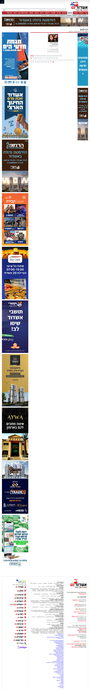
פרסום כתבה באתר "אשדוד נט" (56, 640)
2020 (42, 55)
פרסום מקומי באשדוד (58, 641)
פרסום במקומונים (59, 645)
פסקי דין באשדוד (59, 624)
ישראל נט (61, 636)
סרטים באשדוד (60, 633)
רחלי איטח (61, 683)
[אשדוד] (77, 11)
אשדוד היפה (60, 607)
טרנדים (48, 622)
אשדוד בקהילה (59, 606)
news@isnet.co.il (82, 620)
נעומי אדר (61, 685)
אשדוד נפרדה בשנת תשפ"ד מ (39, 611)
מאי (41, 58)
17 (66, 60)
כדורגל (43, 596)
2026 (60, 55)
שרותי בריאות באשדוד (58, 655)
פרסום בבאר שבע (59, 653)
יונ (43, 58)
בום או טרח (44, 15)
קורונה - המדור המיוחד (57, 625)
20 (72, 60)
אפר (38, 58)
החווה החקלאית (59, 680)
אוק (52, 58)
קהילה (59, 13)
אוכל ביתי (61, 589)
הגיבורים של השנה (59, 600)
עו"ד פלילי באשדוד (59, 671)
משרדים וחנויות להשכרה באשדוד (56, 654)
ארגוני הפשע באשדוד (50, 586)
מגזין (62, 597)
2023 (51, 55)
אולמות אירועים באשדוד (58, 668)
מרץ (36, 58)
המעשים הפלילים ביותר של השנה (47, 632)
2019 (39, 55)
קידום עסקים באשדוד (58, 642)
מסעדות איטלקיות (35, 588)
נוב (54, 58)
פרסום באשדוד (60, 663)
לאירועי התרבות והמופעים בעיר (56, 594)
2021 (45, 55)
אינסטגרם (42, 605)
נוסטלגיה (44, 598)
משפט (31, 13)
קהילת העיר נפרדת (55, 608)
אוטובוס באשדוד (35, 632)
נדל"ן (39, 586)
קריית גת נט (60, 674)
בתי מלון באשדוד (59, 643)
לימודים (55, 620)
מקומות (74, 15)
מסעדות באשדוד (59, 648)
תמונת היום (48, 605)
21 (31, 62)
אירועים (61, 605)
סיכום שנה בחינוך (55, 601)
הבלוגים (61, 613)
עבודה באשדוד (60, 666)
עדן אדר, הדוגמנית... (53, 46)
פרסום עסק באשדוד (58, 635)
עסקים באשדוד (35, 633)
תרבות (64, 13)
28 (46, 62)
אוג (47, 58)
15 (61, 60)
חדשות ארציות (60, 586)
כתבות (62, 598)
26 (42, 62)
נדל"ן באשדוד (60, 634)
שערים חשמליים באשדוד (57, 661)
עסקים (53, 13)
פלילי (43, 586)
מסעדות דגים (43, 588)
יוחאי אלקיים (60, 686)
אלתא (62, 679)
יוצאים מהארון (52, 15)
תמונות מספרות (50, 598)
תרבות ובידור (60, 593)
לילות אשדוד (55, 605)
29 (48, 62)
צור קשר (9, 13)
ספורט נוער (53, 596)
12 (55, 60)
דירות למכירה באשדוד (58, 649)
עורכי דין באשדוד (50, 624)
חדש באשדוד (49, 620)
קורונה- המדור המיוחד (58, 626)
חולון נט (61, 675)
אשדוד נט (85, 31)
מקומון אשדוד (60, 646)
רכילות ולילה (77, 31)
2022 (48, 55)
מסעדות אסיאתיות (53, 589)
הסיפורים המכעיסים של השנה (55, 602)
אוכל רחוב (55, 592)
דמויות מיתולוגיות (50, 616)
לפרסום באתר (43, 10)
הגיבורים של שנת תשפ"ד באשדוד (55, 610)
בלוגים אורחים (48, 614)
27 (44, 62)
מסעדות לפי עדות (50, 590)
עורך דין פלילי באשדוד (58, 672)
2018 (36, 55)
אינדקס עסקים (38, 630)
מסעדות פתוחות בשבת (43, 589)
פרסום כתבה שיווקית (58, 665)
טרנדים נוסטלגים (41, 616)
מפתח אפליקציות (34, 628)
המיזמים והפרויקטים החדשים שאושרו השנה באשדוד (51, 628)
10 (51, 60)
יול (45, 58)
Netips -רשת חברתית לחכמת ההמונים (54, 662)
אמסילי (61, 682)
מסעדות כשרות (41, 590)
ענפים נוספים (60, 596)
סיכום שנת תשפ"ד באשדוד (56, 609)
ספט (50, 58)
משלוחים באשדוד (59, 647)
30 (51, 62)
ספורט (76, 13)
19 (70, 60)
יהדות (51, 630)
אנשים (79, 15)
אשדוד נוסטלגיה (59, 615)
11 (53, 60)
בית (86, 13)
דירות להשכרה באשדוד (58, 651)
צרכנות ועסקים (59, 619)
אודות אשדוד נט (23, 13)
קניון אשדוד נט (44, 633)
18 (68, 60)
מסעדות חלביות (51, 588)
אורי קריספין (75, 616)
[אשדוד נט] (76, 588)
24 (37, 62)
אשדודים (69, 15)
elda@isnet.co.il (82, 613)
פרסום (61, 676)
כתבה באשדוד (60, 667)
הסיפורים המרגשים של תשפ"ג (47, 600)
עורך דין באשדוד (59, 673)
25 (40, 62)
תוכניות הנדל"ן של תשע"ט (42, 631)
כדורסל (47, 596)
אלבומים (61, 604)
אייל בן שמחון (60, 638)
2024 (54, 55)
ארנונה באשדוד (60, 659)
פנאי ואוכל (46, 630)
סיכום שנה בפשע (45, 601)
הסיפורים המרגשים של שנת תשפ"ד (55, 611)
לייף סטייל (60, 621)
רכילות (70, 13)
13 (57, 60)
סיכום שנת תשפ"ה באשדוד (56, 627)
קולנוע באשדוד (37, 594)
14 (59, 60)
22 (33, 62)
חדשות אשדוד (59, 585)
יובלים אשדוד (60, 678)
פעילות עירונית (53, 607)
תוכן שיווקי (61, 620)
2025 (57, 55)
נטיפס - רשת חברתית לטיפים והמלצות (55, 637)
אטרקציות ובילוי (55, 622)
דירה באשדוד (60, 669)
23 (35, 62)
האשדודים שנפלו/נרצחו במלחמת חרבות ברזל (53, 612)
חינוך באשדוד (52, 633)
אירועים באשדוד (59, 656)
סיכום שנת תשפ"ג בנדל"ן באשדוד (39, 602)
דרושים (47, 13)
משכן (62, 681)
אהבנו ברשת (57, 630)
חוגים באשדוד (45, 594)
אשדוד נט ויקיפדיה (59, 664)
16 (64, 60)
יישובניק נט (60, 644)
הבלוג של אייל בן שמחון (58, 614)
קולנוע (37, 13)
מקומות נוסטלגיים (59, 616)
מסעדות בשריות (59, 588)
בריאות (46, 607)
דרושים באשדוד (59, 657)
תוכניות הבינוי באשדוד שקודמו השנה (38, 610)
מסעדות (61, 587)
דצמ (57, 58)
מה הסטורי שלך (61, 15)
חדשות (81, 13)
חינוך (15, 13)
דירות (42, 13)
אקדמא (61, 687)
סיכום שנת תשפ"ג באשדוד (56, 599)
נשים (62, 630)
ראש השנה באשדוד (53, 631)
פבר (34, 58)
